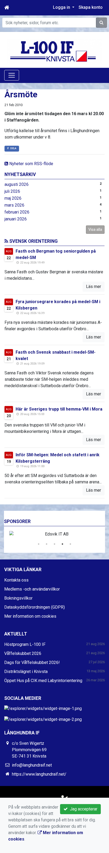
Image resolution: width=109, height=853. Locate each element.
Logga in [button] (62, 7)
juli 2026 (12, 191)
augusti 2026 (16, 184)
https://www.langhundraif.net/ (39, 774)
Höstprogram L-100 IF (25, 644)
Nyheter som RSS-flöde (30, 163)
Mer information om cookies (30, 616)
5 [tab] (70, 544)
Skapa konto (91, 7)
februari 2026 (16, 212)
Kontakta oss (16, 580)
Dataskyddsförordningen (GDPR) (34, 607)
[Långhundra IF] (54, 50)
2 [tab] (46, 544)
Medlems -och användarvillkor (32, 589)
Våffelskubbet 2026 (22, 653)
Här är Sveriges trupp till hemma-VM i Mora (59, 409)
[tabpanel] (54, 534)
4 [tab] (62, 544)
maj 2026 (12, 198)
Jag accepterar (82, 809)
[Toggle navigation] (11, 75)
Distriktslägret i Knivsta (26, 671)
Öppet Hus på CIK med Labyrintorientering (43, 680)
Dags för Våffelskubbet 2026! (32, 662)
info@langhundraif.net (32, 765)
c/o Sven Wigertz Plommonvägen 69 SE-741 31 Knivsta (29, 750)
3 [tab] (54, 544)
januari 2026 (15, 218)
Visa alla (95, 229)
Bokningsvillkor (18, 598)
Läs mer (93, 286)
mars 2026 (14, 205)
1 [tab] (38, 544)
